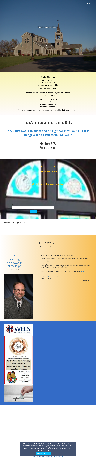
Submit (33, 212)
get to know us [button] (48, 45)
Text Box (15, 205)
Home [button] (89, 4)
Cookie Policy (53, 450)
